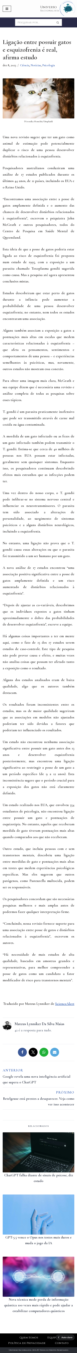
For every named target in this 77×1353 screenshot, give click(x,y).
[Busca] (58, 22)
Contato (62, 1343)
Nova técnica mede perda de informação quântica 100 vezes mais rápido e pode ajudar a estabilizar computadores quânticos (38, 1305)
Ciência (24, 65)
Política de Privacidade (26, 1343)
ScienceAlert (64, 1004)
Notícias (36, 65)
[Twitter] (33, 1052)
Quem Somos (29, 1337)
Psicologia (48, 65)
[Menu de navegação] (7, 9)
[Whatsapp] (43, 1052)
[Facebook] (22, 1052)
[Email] (54, 1052)
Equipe (52, 1337)
